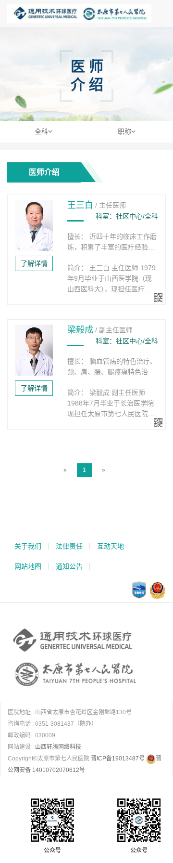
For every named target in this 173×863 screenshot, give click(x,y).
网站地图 (27, 566)
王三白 (80, 205)
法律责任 (69, 546)
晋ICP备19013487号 (118, 758)
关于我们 (27, 546)
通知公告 (69, 566)
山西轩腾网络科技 (58, 747)
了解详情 (34, 263)
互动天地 (110, 546)
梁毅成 (80, 330)
